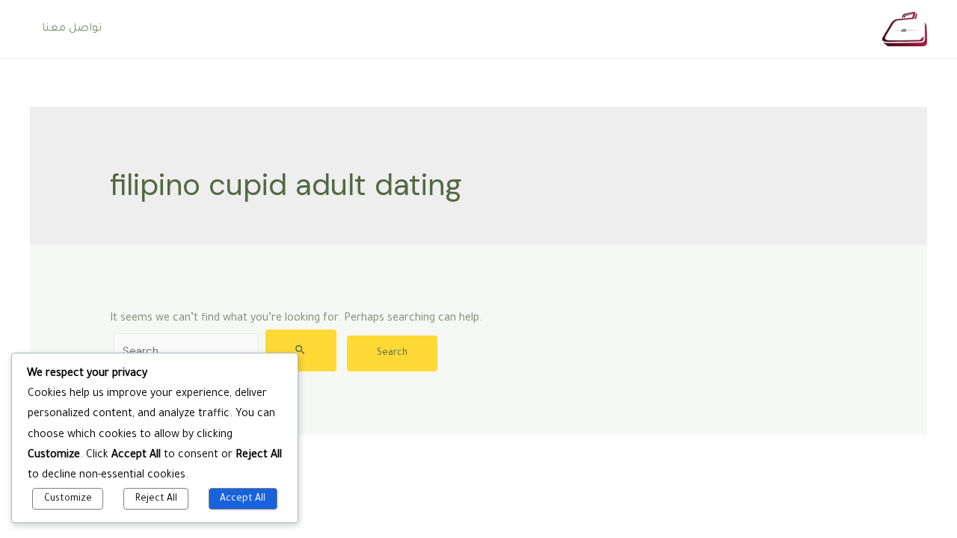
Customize (68, 499)
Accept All (242, 499)
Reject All (156, 499)
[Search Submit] (300, 350)
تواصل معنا (72, 29)
